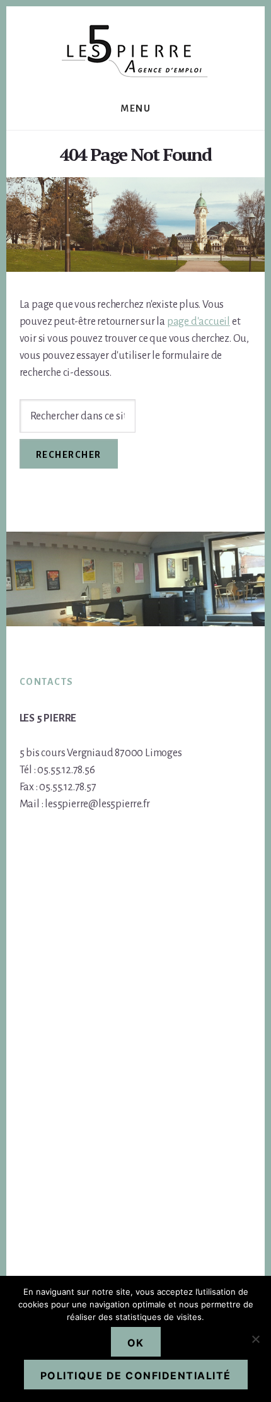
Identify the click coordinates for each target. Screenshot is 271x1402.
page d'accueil (198, 321)
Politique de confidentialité (135, 1375)
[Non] (255, 1339)
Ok (135, 1342)
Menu (135, 108)
